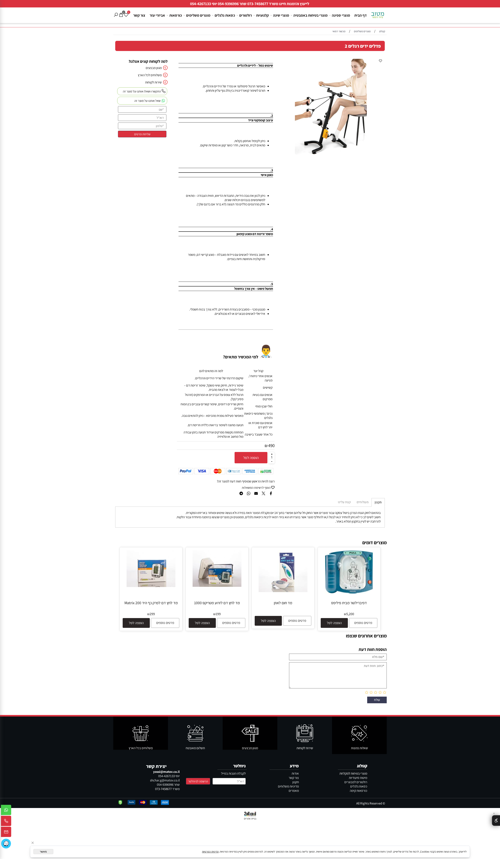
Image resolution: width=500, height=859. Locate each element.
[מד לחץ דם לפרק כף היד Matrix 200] (151, 586)
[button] (334, 623)
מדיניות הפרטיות (210, 851)
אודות (295, 773)
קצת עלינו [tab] (344, 502)
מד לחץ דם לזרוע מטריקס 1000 (217, 602)
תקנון (295, 782)
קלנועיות (262, 15)
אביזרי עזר (157, 15)
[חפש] (116, 11)
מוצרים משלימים (198, 15)
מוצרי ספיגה (341, 15)
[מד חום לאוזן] (283, 591)
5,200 (350, 614)
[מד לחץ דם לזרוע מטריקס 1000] (217, 585)
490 (271, 445)
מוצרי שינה (281, 15)
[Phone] (6, 822)
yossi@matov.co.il (166, 772)
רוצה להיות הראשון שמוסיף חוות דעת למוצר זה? (246, 481)
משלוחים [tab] (363, 502)
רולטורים (245, 15)
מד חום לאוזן (283, 602)
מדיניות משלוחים (288, 786)
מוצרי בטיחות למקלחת (353, 773)
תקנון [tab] (378, 502)
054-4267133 (200, 3)
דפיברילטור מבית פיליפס (349, 602)
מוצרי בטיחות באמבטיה (310, 15)
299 (152, 614)
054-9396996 (228, 3)
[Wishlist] (126, 11)
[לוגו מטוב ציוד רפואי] (377, 13)
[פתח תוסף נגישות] (496, 820)
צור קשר (139, 15)
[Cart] (121, 11)
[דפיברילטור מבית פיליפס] (349, 592)
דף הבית (360, 15)
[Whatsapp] (6, 811)
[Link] (6, 843)
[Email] (6, 833)
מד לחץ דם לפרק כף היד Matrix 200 (151, 602)
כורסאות (175, 15)
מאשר (43, 851)
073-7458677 (257, 3)
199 (218, 614)
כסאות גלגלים (225, 15)
